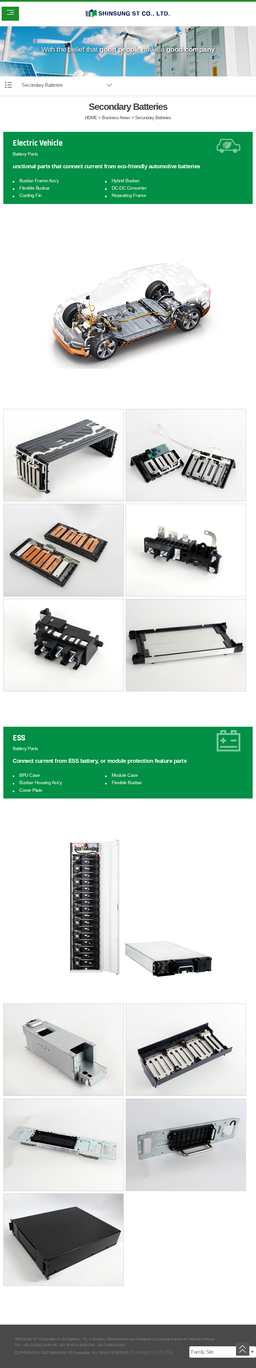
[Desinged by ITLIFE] (152, 1352)
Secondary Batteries (42, 85)
